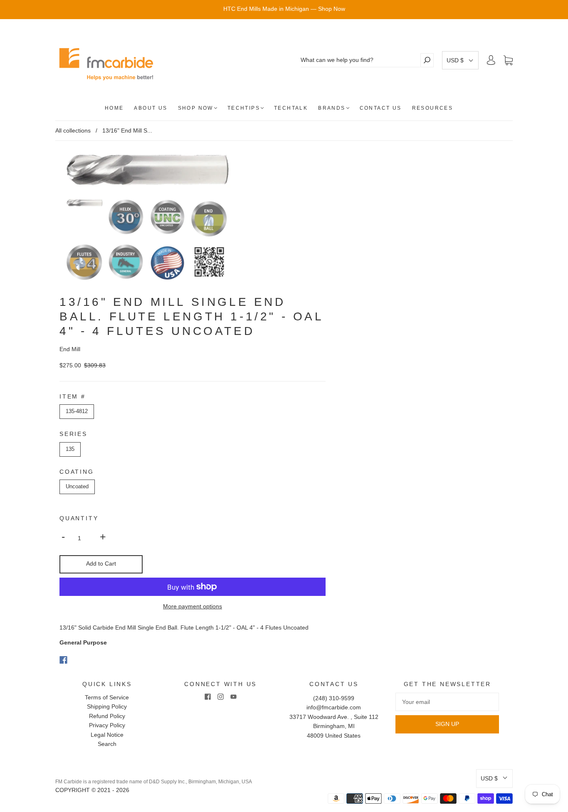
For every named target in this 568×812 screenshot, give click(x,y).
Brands (331, 108)
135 (70, 449)
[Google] (80, 660)
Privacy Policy (107, 725)
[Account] (491, 60)
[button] (460, 60)
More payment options (192, 606)
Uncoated (77, 486)
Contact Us (381, 108)
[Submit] (427, 60)
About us (150, 108)
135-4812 (77, 411)
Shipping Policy (107, 706)
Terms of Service (107, 697)
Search (107, 744)
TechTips (243, 108)
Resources (432, 108)
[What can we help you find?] (360, 60)
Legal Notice (107, 734)
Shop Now (195, 108)
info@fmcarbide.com (333, 707)
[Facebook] (63, 660)
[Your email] (447, 702)
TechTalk (291, 108)
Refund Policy (107, 716)
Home (114, 108)
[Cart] (508, 60)
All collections (73, 130)
